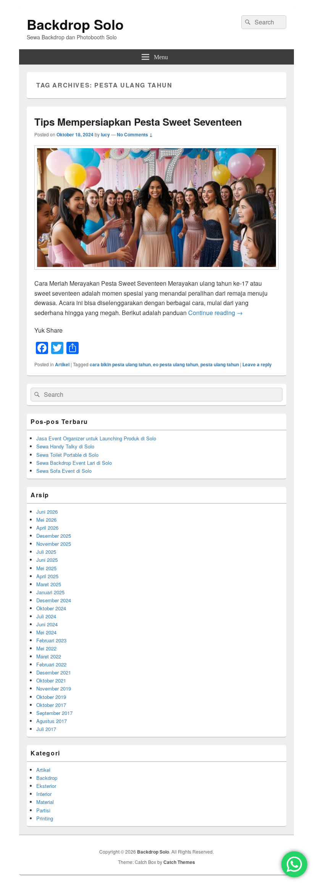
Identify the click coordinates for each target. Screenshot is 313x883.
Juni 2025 (47, 559)
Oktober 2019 (51, 696)
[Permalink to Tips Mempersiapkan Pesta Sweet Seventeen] (156, 273)
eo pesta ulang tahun (175, 364)
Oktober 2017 (51, 704)
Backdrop (46, 777)
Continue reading (215, 312)
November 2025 (53, 543)
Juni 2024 (47, 624)
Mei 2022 (46, 648)
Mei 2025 (46, 568)
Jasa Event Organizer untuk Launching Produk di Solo (96, 438)
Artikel (62, 364)
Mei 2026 (46, 519)
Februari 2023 (51, 640)
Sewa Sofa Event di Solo (64, 470)
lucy (105, 134)
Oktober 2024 (51, 608)
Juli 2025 (46, 551)
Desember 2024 (53, 600)
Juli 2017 (46, 729)
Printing (44, 818)
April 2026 (47, 527)
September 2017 (54, 712)
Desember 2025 (53, 535)
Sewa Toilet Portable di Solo (67, 454)
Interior (44, 793)
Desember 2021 (53, 672)
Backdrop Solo (75, 24)
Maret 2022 (48, 656)
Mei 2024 (46, 632)
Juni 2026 (47, 511)
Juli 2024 (46, 616)
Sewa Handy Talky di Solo (65, 446)
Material (45, 801)
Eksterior (46, 785)
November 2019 (53, 688)
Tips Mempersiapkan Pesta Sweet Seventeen (138, 122)
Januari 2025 (50, 592)
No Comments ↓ (135, 134)
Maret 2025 (48, 584)
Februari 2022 (51, 664)
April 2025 (47, 576)
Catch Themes (179, 862)
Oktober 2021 (51, 680)
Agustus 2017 (51, 721)
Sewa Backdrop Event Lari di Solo (74, 462)
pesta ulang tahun (219, 364)
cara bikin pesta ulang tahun (120, 364)
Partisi (43, 810)
